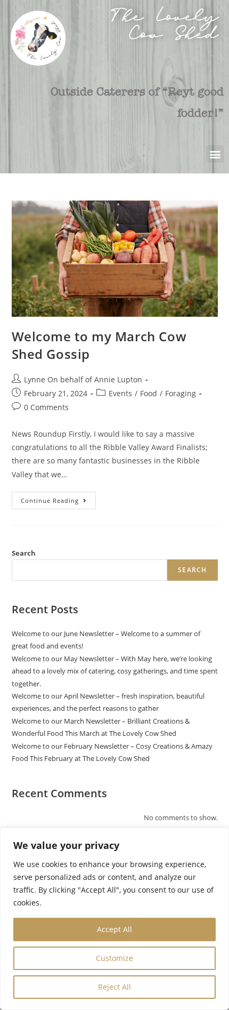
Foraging (180, 393)
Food (148, 393)
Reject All (114, 987)
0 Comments (46, 407)
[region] (114, 919)
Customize (114, 958)
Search (24, 553)
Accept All (114, 929)
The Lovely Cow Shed (164, 28)
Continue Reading (58, 498)
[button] (215, 154)
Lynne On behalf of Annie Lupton (83, 379)
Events (120, 393)
